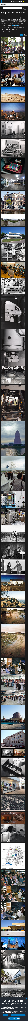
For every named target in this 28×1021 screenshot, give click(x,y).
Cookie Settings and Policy (14, 1018)
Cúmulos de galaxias (21, 21)
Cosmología (4, 19)
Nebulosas (16, 23)
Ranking (21, 34)
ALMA (15, 17)
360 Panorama (10, 17)
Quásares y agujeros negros (8, 27)
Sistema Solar (19, 27)
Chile (22, 17)
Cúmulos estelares (5, 29)
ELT (9, 19)
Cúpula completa (5, 21)
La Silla (11, 23)
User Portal (19, 1)
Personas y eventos (6, 25)
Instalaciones (15, 25)
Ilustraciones (4, 23)
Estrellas (14, 29)
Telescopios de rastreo (6, 31)
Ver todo (3, 17)
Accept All (5, 1015)
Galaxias (13, 21)
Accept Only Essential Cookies (18, 1015)
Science (14, 1)
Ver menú (5, 4)
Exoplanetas (22, 19)
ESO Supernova (14, 19)
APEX (19, 17)
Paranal (23, 23)
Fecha (25, 34)
